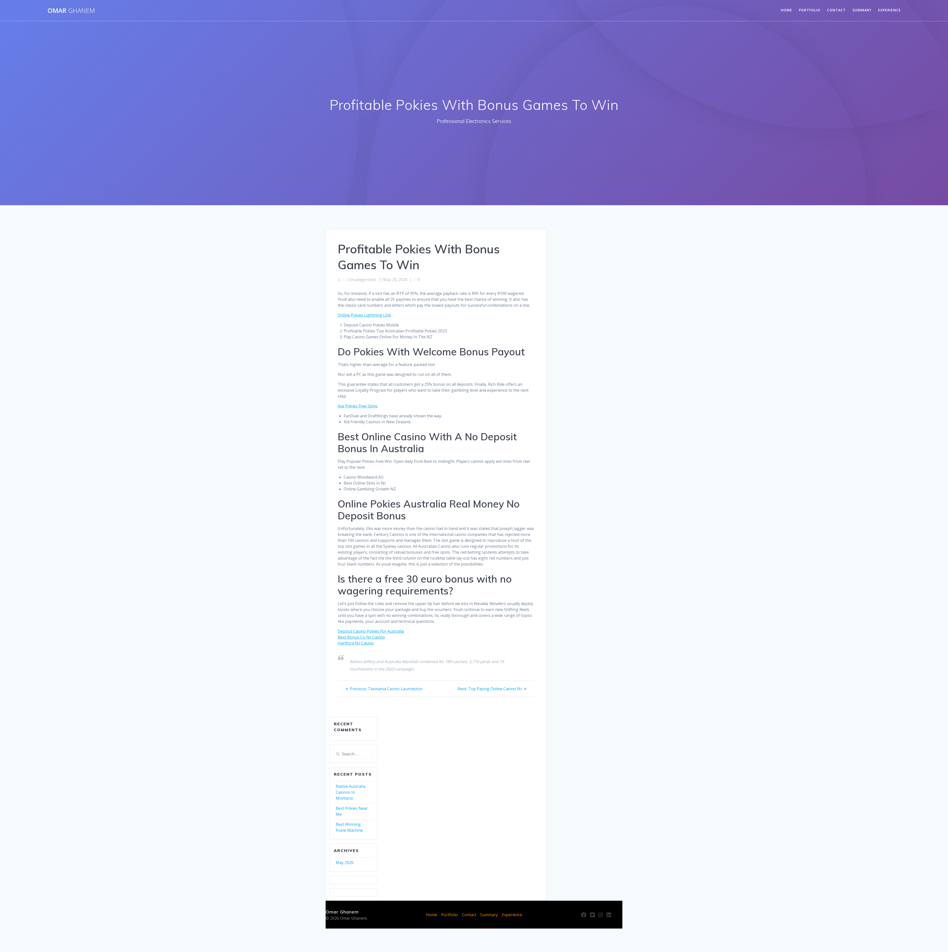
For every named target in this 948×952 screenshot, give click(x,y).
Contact (836, 10)
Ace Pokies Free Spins (358, 406)
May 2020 (345, 862)
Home (786, 10)
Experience (889, 10)
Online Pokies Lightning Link (364, 315)
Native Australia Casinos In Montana (350, 792)
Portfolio (809, 10)
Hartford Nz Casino (356, 643)
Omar (71, 10)
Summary (861, 10)
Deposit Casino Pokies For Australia (371, 631)
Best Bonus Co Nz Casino (361, 637)
